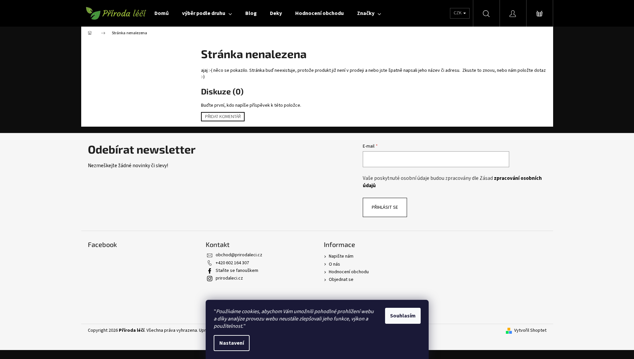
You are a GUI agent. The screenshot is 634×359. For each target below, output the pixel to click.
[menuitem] (161, 13)
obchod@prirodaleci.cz (239, 255)
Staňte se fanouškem (237, 270)
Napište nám (341, 256)
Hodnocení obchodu (349, 272)
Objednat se (341, 279)
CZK (458, 13)
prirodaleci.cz (229, 278)
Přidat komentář (223, 116)
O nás (334, 264)
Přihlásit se (385, 207)
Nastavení (231, 343)
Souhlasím (403, 315)
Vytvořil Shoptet (530, 330)
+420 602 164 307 (232, 263)
